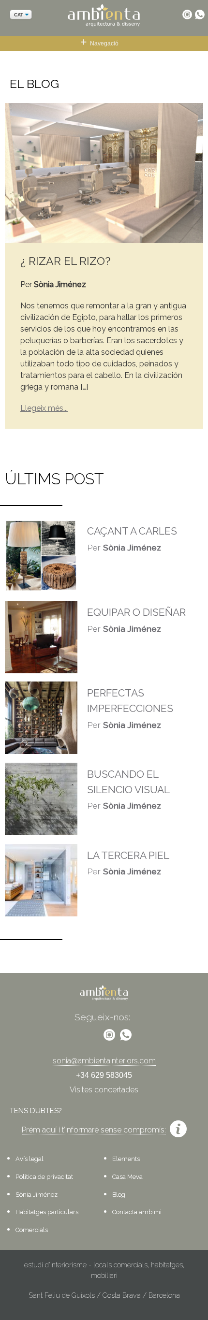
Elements (126, 1158)
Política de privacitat (44, 1176)
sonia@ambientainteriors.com (104, 1060)
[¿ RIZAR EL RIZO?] (104, 172)
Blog (118, 1194)
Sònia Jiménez (36, 1194)
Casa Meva (127, 1176)
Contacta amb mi (137, 1212)
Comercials (31, 1229)
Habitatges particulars (46, 1212)
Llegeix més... (44, 408)
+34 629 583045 (104, 1075)
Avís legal (29, 1158)
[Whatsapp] (199, 14)
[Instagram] (187, 14)
